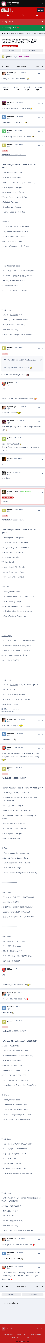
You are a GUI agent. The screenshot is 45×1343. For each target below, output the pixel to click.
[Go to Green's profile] (4, 131)
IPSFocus (26, 1342)
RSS (26, 1335)
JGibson (10, 383)
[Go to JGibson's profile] (4, 384)
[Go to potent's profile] (4, 439)
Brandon (10, 116)
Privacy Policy (8, 1335)
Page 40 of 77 (21, 67)
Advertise (30, 1338)
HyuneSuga (11, 73)
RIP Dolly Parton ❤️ (12, 28)
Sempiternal (33, 360)
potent (9, 438)
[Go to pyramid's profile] (3, 56)
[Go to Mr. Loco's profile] (4, 103)
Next (37, 67)
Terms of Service (35, 1335)
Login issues (9, 22)
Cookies (18, 1335)
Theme (18, 1342)
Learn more (4, 4)
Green (9, 130)
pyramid (8, 57)
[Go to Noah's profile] (4, 473)
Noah (9, 472)
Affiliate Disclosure (18, 1338)
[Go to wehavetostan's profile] (4, 492)
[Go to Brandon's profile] (4, 117)
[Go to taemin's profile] (4, 459)
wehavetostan (12, 491)
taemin (10, 458)
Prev (7, 67)
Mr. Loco (10, 102)
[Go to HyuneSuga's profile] (4, 73)
